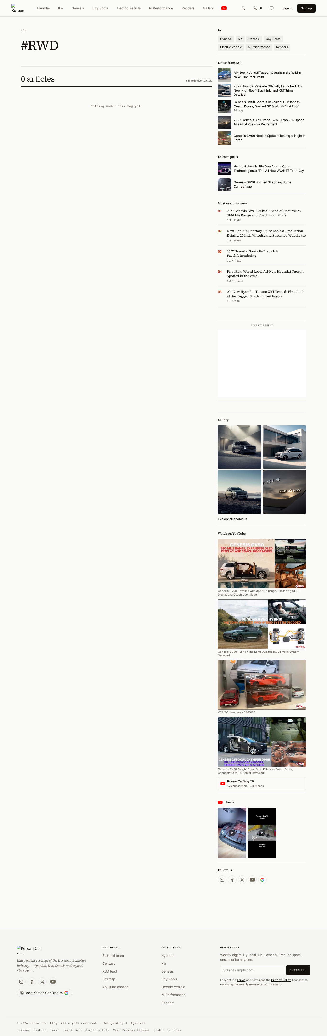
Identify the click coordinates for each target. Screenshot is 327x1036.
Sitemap (108, 979)
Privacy (23, 1030)
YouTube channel (115, 987)
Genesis (78, 8)
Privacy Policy (281, 980)
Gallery (208, 8)
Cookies (40, 1030)
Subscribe (298, 970)
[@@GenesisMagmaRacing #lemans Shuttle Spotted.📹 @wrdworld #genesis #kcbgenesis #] (262, 833)
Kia (60, 8)
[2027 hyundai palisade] (284, 447)
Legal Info (72, 1030)
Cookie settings (167, 1030)
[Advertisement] (262, 363)
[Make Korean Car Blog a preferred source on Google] (262, 879)
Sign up (306, 8)
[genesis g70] (284, 491)
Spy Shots (100, 8)
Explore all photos (233, 519)
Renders (188, 8)
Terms (241, 980)
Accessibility (97, 1030)
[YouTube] (252, 879)
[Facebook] (232, 879)
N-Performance (161, 8)
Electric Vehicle (129, 8)
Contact (108, 963)
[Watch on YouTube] (224, 8)
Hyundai (43, 8)
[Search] (243, 8)
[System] (271, 8)
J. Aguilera (135, 1023)
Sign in (287, 8)
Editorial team (113, 955)
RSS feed (109, 971)
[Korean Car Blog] (17, 8)
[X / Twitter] (242, 879)
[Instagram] (222, 879)
